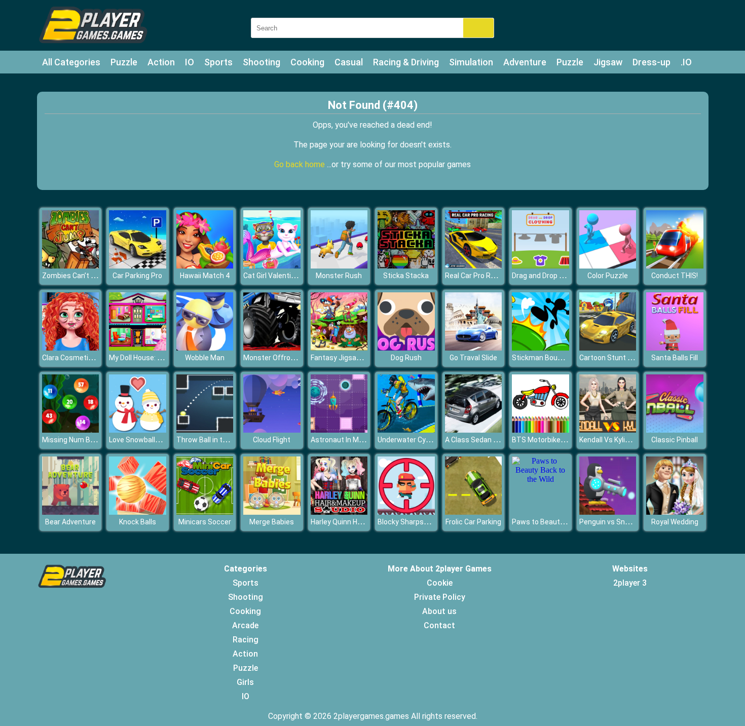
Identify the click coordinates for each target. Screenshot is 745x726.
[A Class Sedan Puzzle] (473, 430)
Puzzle (123, 62)
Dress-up (651, 62)
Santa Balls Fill (674, 358)
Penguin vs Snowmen (614, 522)
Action (161, 62)
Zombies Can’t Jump (75, 276)
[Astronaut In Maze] (339, 430)
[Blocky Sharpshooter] (406, 512)
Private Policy (439, 597)
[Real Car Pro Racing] (473, 265)
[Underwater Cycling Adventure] (406, 430)
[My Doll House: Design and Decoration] (137, 347)
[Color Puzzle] (608, 265)
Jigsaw (607, 62)
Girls (245, 682)
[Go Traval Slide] (473, 347)
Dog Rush (406, 358)
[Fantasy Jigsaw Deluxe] (339, 347)
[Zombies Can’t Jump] (70, 265)
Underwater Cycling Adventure (427, 440)
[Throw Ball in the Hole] (205, 430)
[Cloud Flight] (272, 430)
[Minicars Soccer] (205, 512)
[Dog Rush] (406, 347)
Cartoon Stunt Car (609, 358)
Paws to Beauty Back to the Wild (564, 522)
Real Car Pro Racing (476, 276)
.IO (686, 62)
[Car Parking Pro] (137, 265)
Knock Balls (137, 522)
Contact (439, 625)
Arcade (245, 625)
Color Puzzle (607, 276)
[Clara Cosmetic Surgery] (70, 347)
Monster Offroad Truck (281, 358)
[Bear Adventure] (70, 512)
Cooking (307, 62)
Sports (218, 62)
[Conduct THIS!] (674, 265)
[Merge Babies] (272, 512)
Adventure (524, 62)
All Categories (71, 62)
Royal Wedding (674, 522)
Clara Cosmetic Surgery (80, 358)
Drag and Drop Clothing (549, 276)
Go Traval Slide (473, 358)
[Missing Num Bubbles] (70, 430)
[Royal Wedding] (674, 512)
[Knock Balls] (137, 512)
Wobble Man (205, 358)
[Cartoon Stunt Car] (608, 347)
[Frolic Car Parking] (473, 512)
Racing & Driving (406, 62)
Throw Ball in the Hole (211, 440)
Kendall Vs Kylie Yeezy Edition (627, 440)
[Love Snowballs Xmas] (137, 430)
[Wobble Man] (205, 347)
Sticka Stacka (406, 276)
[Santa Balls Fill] (674, 347)
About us (439, 611)
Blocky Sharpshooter (411, 522)
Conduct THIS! (674, 276)
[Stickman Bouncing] (540, 347)
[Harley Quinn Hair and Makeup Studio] (339, 512)
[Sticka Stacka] (406, 265)
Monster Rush (339, 276)
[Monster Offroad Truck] (272, 347)
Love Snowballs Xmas (144, 440)
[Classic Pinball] (674, 430)
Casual (348, 62)
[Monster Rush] (339, 265)
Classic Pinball (674, 440)
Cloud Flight (271, 440)
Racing (245, 639)
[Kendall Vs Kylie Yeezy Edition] (608, 430)
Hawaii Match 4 (205, 276)
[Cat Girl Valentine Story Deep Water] (272, 265)
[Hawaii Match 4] (205, 265)
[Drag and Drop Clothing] (540, 265)
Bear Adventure (70, 522)
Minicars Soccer (204, 522)
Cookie (440, 583)
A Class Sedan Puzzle (480, 440)
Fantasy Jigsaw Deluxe (348, 358)
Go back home (300, 164)
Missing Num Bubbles (77, 440)
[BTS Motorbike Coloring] (540, 430)
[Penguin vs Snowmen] (608, 512)
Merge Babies (271, 522)
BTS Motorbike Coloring (550, 440)
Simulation (471, 62)
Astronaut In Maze (341, 440)
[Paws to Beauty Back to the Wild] (540, 479)
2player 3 (630, 583)
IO (189, 62)
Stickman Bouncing (543, 358)
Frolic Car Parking (473, 522)
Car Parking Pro (137, 276)
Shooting (261, 62)
